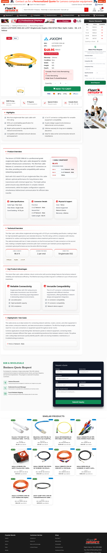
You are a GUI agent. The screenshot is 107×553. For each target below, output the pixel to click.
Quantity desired (89, 72)
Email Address (59, 375)
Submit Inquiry (78, 402)
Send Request (95, 82)
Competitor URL (89, 61)
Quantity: (48, 83)
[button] (99, 4)
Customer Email (88, 55)
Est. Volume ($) (82, 382)
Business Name (82, 369)
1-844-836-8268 (97, 547)
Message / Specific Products (62, 388)
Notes (86, 75)
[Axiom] (54, 38)
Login (94, 11)
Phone (57, 382)
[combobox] (53, 10)
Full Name (58, 369)
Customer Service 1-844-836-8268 (82, 4)
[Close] (103, 1)
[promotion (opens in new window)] (53, 1)
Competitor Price (89, 66)
